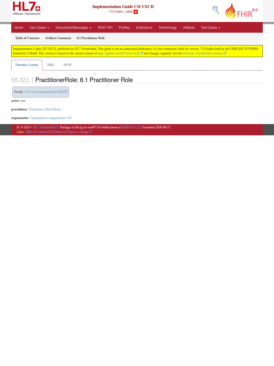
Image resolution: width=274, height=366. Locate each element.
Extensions (144, 27)
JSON (67, 65)
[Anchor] (136, 79)
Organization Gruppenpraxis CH (50, 118)
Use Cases (38, 27)
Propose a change (77, 132)
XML (50, 65)
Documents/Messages (72, 27)
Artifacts (189, 27)
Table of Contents (36, 132)
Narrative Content (27, 65)
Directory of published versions (203, 53)
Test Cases (209, 27)
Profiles (124, 27)
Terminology (168, 27)
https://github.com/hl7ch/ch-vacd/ (119, 53)
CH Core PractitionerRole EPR (44, 92)
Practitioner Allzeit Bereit (44, 109)
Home (18, 27)
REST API (105, 27)
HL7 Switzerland (44, 127)
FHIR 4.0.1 (129, 127)
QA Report (57, 132)
